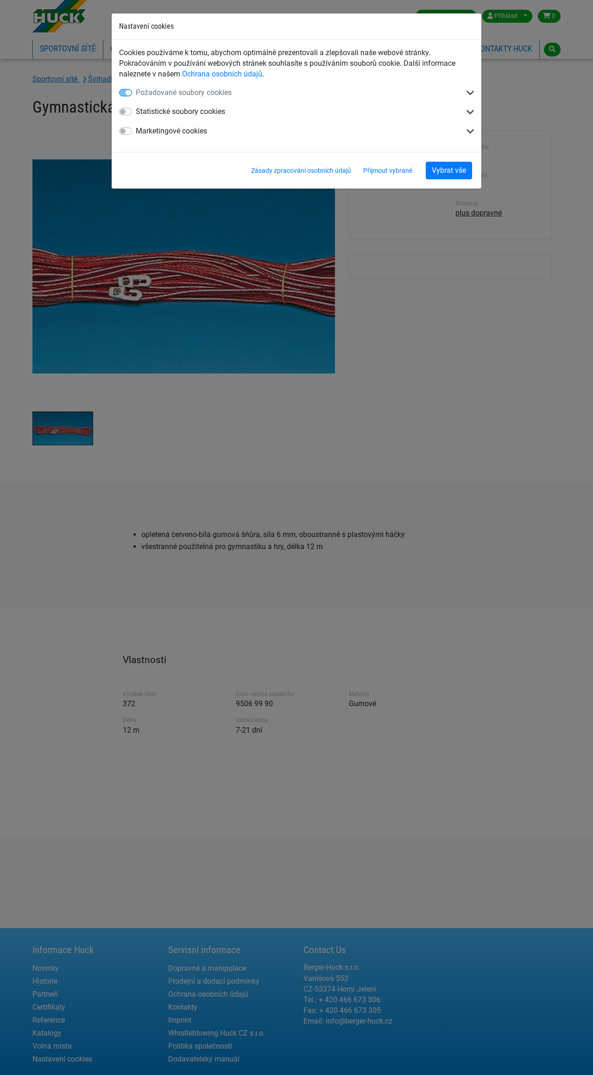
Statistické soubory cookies (180, 111)
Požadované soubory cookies (184, 92)
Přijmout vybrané (387, 170)
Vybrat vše (449, 170)
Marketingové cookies (171, 130)
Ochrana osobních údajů (222, 74)
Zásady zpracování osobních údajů (301, 170)
